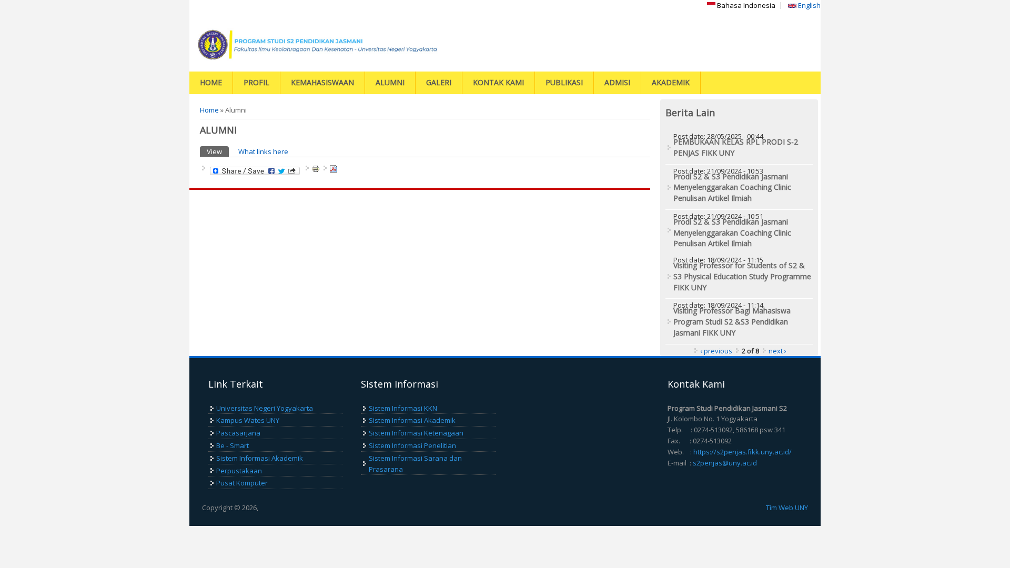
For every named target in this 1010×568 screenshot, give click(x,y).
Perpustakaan (239, 470)
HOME (211, 82)
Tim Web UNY (787, 507)
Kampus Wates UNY (247, 420)
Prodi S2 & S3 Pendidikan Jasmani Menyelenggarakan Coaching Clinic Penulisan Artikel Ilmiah (732, 187)
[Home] (344, 44)
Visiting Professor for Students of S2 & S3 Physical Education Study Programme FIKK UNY (742, 276)
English (808, 5)
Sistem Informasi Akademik (259, 458)
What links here (263, 151)
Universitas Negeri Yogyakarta (264, 408)
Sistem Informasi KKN (403, 408)
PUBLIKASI (564, 82)
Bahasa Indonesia (745, 5)
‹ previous (716, 351)
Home (209, 110)
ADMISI (617, 82)
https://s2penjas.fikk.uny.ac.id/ (742, 452)
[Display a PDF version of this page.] (333, 168)
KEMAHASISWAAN (322, 82)
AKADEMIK (671, 82)
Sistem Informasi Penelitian (412, 445)
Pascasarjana (238, 433)
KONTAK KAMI (498, 82)
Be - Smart (232, 445)
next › (777, 351)
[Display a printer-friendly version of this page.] (315, 168)
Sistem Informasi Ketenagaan (416, 433)
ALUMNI (390, 82)
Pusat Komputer (242, 483)
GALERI (438, 82)
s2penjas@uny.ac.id (725, 463)
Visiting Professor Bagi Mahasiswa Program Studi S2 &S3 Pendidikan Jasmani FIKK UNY (732, 322)
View (218, 151)
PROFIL (256, 82)
